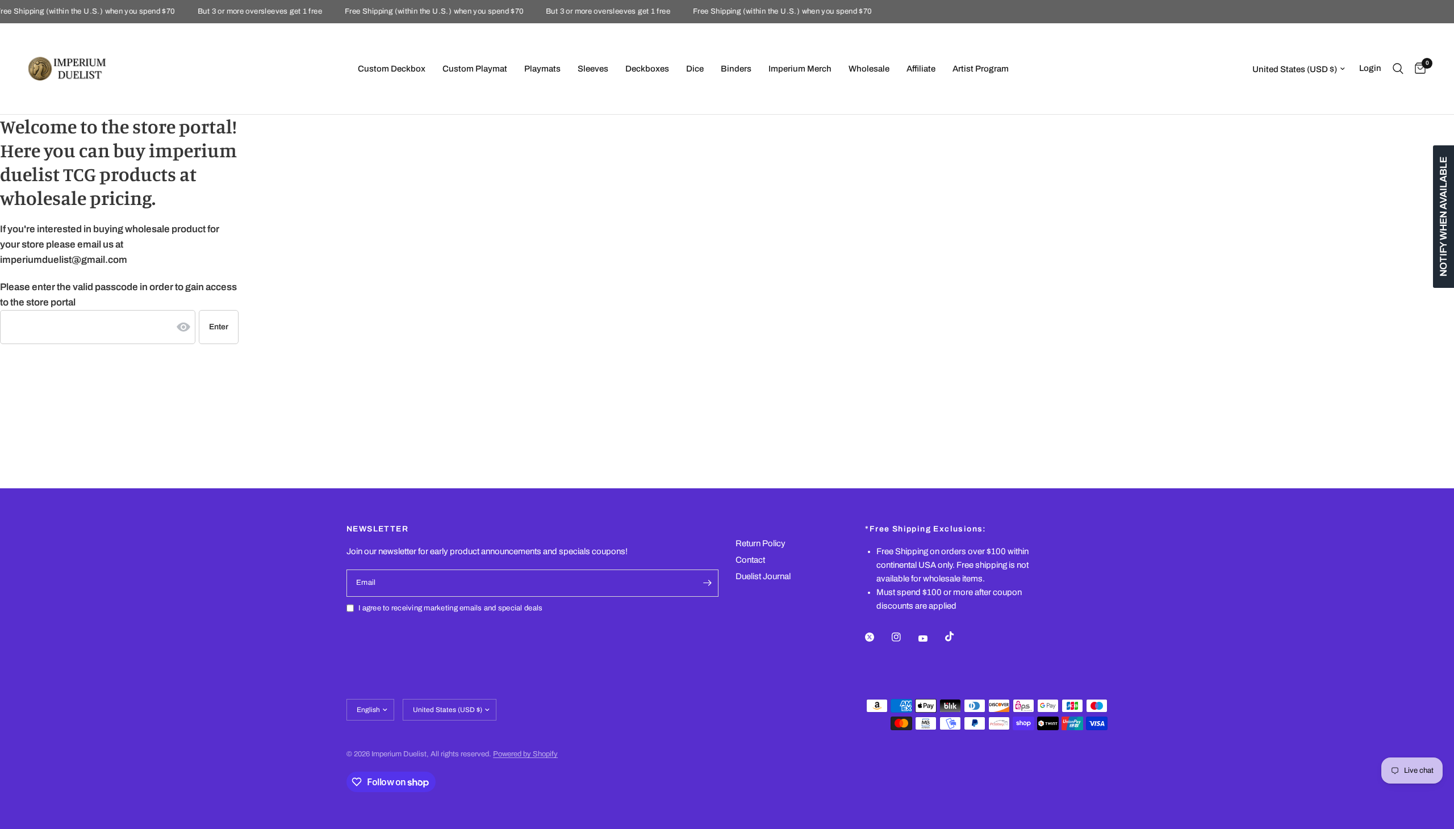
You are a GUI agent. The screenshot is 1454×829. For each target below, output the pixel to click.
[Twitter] (877, 637)
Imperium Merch (800, 68)
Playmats (542, 68)
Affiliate (920, 68)
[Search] (1398, 68)
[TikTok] (957, 636)
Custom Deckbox (391, 68)
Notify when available (1443, 217)
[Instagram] (904, 637)
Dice (695, 68)
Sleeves (593, 68)
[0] (1417, 68)
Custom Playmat (474, 68)
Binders (736, 68)
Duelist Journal (763, 576)
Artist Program (980, 68)
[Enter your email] (707, 583)
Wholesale (869, 68)
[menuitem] (391, 68)
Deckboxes (647, 68)
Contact (750, 559)
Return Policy (761, 543)
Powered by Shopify (525, 754)
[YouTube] (930, 638)
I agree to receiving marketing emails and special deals (450, 608)
